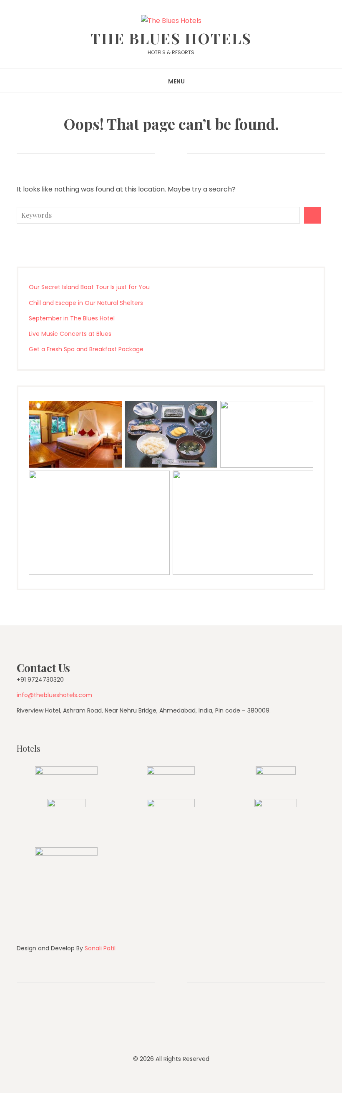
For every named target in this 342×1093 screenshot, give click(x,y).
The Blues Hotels (171, 38)
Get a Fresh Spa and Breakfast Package (86, 349)
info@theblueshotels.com (54, 695)
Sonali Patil (100, 948)
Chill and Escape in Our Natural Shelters (86, 303)
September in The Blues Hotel (72, 318)
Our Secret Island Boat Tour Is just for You (89, 287)
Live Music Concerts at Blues (70, 334)
